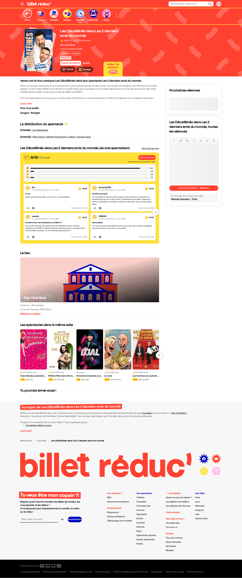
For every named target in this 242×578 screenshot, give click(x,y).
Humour (140, 510)
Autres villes (201, 518)
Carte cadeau (173, 512)
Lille (197, 514)
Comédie (147, 413)
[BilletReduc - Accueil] (39, 4)
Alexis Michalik (173, 542)
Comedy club (143, 506)
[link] (54, 187)
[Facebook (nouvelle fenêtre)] (204, 458)
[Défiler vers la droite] (117, 16)
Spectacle (141, 514)
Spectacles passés (146, 535)
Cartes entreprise (116, 516)
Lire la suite (26, 103)
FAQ (109, 497)
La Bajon (71, 137)
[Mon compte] (219, 4)
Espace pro (113, 512)
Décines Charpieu (180, 199)
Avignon (199, 510)
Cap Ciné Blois (67, 45)
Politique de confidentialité (55, 572)
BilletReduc (26, 441)
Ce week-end (172, 523)
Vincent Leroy (84, 137)
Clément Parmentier (56, 137)
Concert (140, 522)
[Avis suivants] (155, 212)
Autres (139, 543)
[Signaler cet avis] (33, 208)
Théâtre (140, 497)
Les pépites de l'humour (178, 506)
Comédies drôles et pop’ (38, 425)
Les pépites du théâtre (177, 501)
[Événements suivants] (159, 355)
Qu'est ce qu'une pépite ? (179, 497)
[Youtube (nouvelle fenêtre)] (216, 458)
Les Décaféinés (40, 130)
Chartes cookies (102, 572)
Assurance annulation (118, 501)
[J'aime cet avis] (28, 208)
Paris (194, 199)
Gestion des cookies (174, 572)
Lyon (197, 501)
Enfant (139, 518)
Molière (170, 550)
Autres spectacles (145, 539)
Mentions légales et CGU (81, 572)
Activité (140, 527)
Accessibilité (156, 572)
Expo (139, 531)
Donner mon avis (147, 157)
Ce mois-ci (171, 527)
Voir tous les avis (150, 148)
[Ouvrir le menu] (23, 4)
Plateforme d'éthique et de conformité (130, 572)
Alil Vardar (171, 546)
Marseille (199, 506)
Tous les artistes (174, 538)
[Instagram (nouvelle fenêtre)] (204, 471)
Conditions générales (30, 572)
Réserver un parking (30, 313)
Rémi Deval (39, 137)
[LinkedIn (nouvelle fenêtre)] (216, 471)
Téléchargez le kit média (119, 520)
